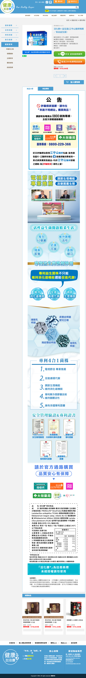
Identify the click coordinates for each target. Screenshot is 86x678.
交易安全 (12, 643)
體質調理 (82, 20)
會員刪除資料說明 (41, 643)
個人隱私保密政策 (25, 643)
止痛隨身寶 (60, 11)
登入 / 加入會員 (39, 2)
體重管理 (62, 15)
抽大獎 (29, 659)
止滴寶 (69, 11)
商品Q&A (64, 643)
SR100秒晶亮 (52, 11)
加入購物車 (75, 82)
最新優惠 (27, 15)
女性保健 (36, 15)
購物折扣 (31, 656)
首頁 (67, 20)
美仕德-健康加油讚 (7, 7)
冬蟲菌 (65, 11)
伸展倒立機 (10, 49)
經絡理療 (10, 67)
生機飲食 (10, 58)
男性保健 (45, 15)
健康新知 (71, 15)
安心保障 (80, 15)
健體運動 (10, 54)
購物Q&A (54, 643)
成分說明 (74, 643)
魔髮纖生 (73, 11)
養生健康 (54, 15)
